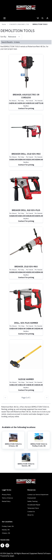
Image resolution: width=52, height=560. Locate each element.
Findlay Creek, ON (8, 526)
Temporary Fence (33, 508)
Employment (31, 498)
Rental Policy (6, 501)
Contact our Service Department (37, 494)
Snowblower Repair (33, 505)
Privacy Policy (6, 494)
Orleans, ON (6, 533)
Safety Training (32, 501)
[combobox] (8, 36)
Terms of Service (7, 498)
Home (4, 24)
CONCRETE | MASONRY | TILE (19, 24)
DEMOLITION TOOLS (40, 24)
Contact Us (31, 511)
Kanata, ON (5, 530)
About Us (30, 515)
